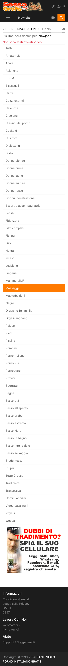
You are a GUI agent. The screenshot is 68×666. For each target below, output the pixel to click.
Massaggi (12, 288)
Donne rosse (14, 190)
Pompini (11, 348)
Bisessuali (12, 85)
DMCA (7, 608)
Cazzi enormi (15, 100)
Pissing (10, 340)
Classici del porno (18, 123)
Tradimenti (13, 483)
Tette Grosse (14, 475)
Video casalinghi (17, 505)
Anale (9, 63)
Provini (10, 378)
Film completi (15, 228)
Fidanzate (12, 220)
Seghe (10, 393)
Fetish (10, 213)
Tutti (9, 48)
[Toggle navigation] (8, 17)
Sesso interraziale (18, 445)
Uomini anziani (16, 498)
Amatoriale (13, 55)
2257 (6, 612)
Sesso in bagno (16, 438)
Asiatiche (12, 70)
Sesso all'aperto (17, 408)
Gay (8, 243)
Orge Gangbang (16, 318)
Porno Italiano (15, 355)
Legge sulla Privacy (16, 603)
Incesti (10, 258)
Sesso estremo (16, 423)
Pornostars (13, 370)
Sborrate (12, 385)
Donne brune (14, 168)
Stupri (10, 468)
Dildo (9, 153)
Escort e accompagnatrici (23, 205)
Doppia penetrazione (20, 198)
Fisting (10, 235)
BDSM (10, 78)
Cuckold (11, 130)
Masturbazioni (15, 295)
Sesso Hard (13, 430)
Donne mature (15, 183)
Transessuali (14, 490)
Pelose (10, 325)
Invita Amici (11, 629)
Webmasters (11, 625)
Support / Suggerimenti (19, 642)
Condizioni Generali (16, 599)
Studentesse (14, 460)
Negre (10, 303)
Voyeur (10, 513)
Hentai (10, 250)
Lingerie (11, 273)
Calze (9, 93)
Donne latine (14, 175)
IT (64, 6)
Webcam (11, 520)
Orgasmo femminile (19, 310)
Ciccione (12, 115)
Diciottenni (13, 145)
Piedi (9, 333)
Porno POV (13, 363)
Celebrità (12, 108)
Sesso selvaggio (17, 453)
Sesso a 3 (12, 400)
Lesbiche (12, 265)
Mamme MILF (15, 280)
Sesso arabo (14, 415)
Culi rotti (12, 138)
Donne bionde (15, 160)
